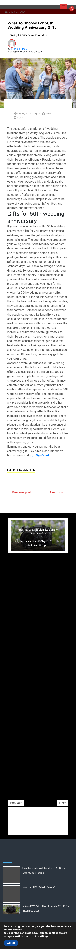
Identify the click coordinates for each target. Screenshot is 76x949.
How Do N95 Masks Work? (39, 887)
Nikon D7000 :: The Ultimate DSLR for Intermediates (38, 531)
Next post (57, 492)
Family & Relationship (21, 469)
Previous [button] (16, 803)
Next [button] (62, 803)
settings (43, 936)
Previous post (21, 492)
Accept (11, 943)
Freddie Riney (19, 48)
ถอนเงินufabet (39, 455)
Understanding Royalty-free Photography (38, 777)
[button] (63, 6)
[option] (38, 535)
